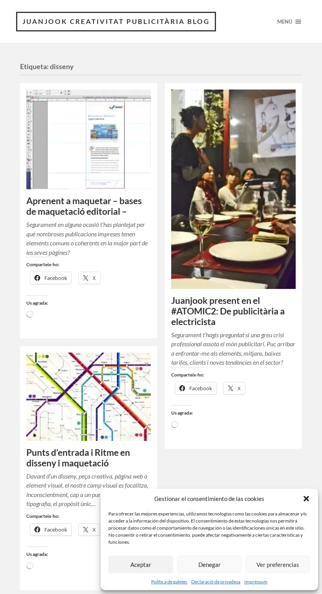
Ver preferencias (277, 564)
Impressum (255, 582)
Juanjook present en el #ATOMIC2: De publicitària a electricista (228, 311)
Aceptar (140, 564)
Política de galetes (169, 582)
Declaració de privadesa (215, 582)
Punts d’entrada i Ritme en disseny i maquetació (78, 457)
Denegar (209, 564)
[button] (306, 499)
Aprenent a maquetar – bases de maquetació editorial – (84, 206)
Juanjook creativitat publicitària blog (116, 21)
